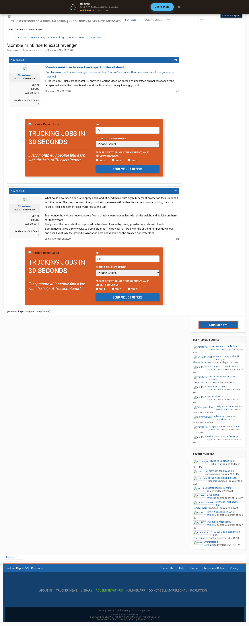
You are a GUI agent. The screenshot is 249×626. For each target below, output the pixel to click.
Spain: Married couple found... (225, 346)
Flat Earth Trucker (202, 362)
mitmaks (211, 498)
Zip (98, 124)
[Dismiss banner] (179, 7)
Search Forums (17, 29)
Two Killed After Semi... (219, 521)
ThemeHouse (145, 619)
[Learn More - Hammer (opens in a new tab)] (124, 7)
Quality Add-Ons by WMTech (125, 617)
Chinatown (52, 50)
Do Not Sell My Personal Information (178, 590)
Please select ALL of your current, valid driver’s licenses (122, 154)
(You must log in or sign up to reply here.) (28, 311)
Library (86, 590)
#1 (175, 60)
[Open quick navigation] (236, 37)
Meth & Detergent (216, 386)
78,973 (35, 85)
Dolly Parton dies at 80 (224, 416)
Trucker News (66, 590)
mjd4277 (211, 369)
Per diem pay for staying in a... (220, 471)
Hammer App (135, 590)
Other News (28, 50)
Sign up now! (218, 325)
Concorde (213, 481)
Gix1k (207, 545)
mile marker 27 (200, 538)
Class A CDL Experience (111, 138)
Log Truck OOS (215, 396)
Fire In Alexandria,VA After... (221, 512)
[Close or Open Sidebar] (232, 37)
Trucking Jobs (151, 20)
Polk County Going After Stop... (223, 436)
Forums (131, 20)
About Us (46, 590)
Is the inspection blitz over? (222, 477)
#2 (175, 191)
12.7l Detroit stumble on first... (217, 488)
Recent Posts (35, 29)
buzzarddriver (220, 419)
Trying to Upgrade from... (223, 461)
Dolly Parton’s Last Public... (229, 406)
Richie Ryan (216, 464)
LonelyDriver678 (201, 508)
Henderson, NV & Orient (26, 100)
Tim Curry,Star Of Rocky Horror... (223, 366)
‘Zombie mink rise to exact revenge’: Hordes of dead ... (86, 67)
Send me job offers (128, 169)
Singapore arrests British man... (225, 426)
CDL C (134, 160)
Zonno (208, 474)
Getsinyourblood (224, 409)
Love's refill (213, 494)
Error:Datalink (211, 541)
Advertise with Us (109, 590)
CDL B (117, 160)
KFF (204, 491)
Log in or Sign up (231, 15)
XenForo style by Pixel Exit (124, 614)
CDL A (101, 160)
